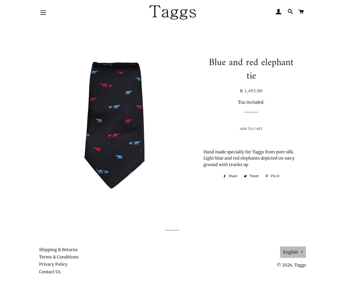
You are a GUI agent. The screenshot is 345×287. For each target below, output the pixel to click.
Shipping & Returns (58, 249)
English (290, 252)
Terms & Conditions (58, 256)
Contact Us (49, 271)
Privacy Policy (53, 264)
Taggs (300, 265)
